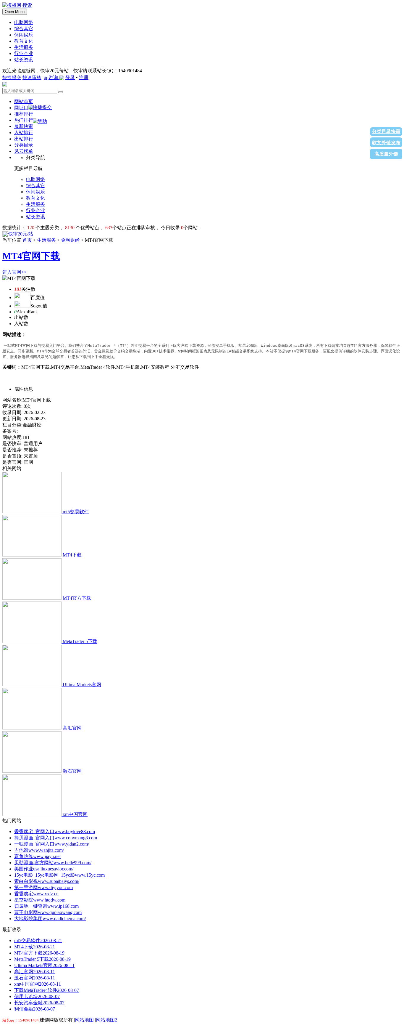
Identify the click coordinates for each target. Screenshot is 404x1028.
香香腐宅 (36, 893)
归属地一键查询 (46, 906)
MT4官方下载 (77, 598)
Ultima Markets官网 (82, 684)
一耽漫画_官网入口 (51, 843)
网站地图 (84, 1019)
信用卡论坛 (37, 996)
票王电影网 (48, 912)
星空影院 (39, 899)
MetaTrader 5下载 (80, 641)
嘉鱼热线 (37, 856)
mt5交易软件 (76, 511)
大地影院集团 (50, 918)
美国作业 (43, 868)
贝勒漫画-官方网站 (52, 862)
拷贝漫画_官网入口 (55, 837)
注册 (83, 77)
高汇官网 (72, 727)
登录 (70, 77)
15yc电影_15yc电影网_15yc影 (59, 875)
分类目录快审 (386, 131)
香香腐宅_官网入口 (54, 831)
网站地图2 (106, 1019)
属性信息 (23, 389)
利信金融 (34, 1008)
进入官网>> (14, 272)
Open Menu (15, 11)
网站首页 (23, 101)
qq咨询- (51, 77)
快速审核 (31, 77)
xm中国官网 (75, 814)
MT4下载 (72, 554)
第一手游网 (43, 887)
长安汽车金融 (39, 1002)
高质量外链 (386, 153)
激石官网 (72, 771)
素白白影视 (46, 881)
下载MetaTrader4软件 (46, 990)
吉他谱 (39, 850)
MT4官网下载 (31, 256)
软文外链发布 (386, 142)
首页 (27, 240)
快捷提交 (11, 77)
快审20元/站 (20, 233)
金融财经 (70, 240)
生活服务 (46, 240)
